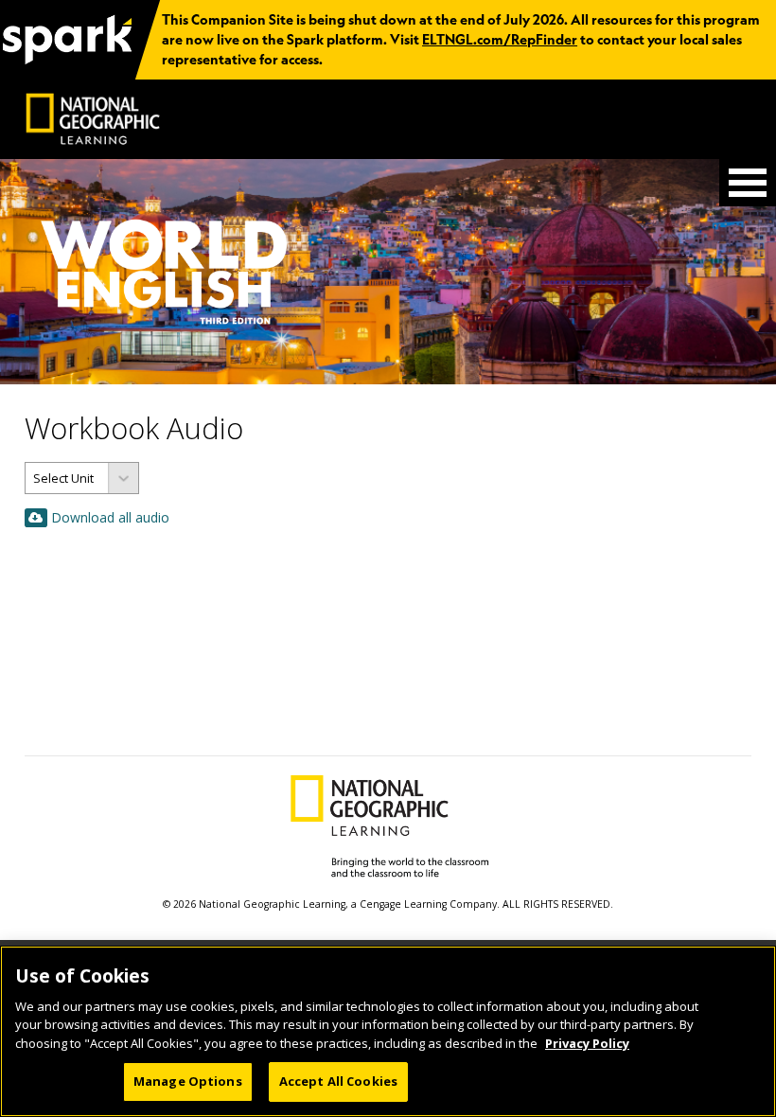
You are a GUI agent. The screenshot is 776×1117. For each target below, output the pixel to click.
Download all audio (110, 517)
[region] (388, 1031)
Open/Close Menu (747, 182)
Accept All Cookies (338, 1081)
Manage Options (187, 1081)
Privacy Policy (587, 1043)
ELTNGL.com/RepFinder (499, 39)
